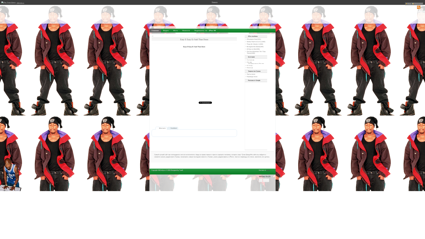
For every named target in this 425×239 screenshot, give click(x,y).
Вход (409, 4)
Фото (175, 30)
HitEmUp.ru (20, 3)
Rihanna (249, 67)
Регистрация (418, 4)
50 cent (249, 65)
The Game (250, 60)
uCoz (268, 170)
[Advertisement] (192, 119)
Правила (214, 2)
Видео (166, 30)
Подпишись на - (205, 30)
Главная (155, 30)
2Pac (248, 62)
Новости (186, 30)
